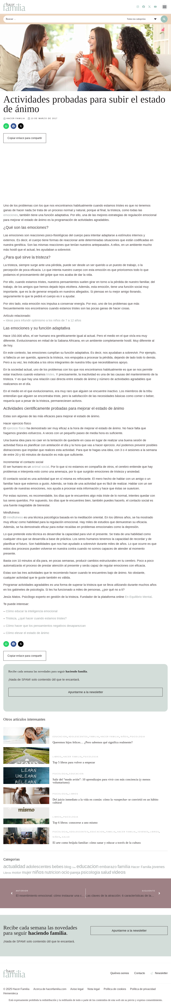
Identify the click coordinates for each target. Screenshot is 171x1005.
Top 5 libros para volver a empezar (74, 762)
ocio (65, 872)
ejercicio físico (16, 428)
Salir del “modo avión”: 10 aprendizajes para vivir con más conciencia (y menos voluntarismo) (101, 781)
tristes (50, 374)
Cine (74, 867)
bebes (57, 866)
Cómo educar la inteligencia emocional (31, 611)
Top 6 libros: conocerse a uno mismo (75, 822)
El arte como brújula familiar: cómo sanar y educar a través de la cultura (97, 842)
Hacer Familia (110, 737)
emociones (10, 215)
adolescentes (78, 737)
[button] (164, 7)
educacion (60, 737)
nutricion (53, 872)
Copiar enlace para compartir (25, 138)
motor (16, 872)
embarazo (108, 867)
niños (124, 737)
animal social (40, 466)
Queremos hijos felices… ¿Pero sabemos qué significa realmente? (93, 742)
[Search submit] (164, 19)
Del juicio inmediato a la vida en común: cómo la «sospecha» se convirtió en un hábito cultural (105, 801)
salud (66, 837)
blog (67, 867)
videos (119, 872)
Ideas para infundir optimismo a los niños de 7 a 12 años (43, 320)
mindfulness (15, 517)
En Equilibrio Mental (138, 596)
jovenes (142, 832)
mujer (27, 872)
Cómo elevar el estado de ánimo (27, 633)
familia (94, 737)
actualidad (14, 866)
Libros (57, 757)
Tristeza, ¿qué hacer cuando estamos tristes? (36, 618)
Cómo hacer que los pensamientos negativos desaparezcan (46, 625)
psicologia (137, 737)
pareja (75, 872)
